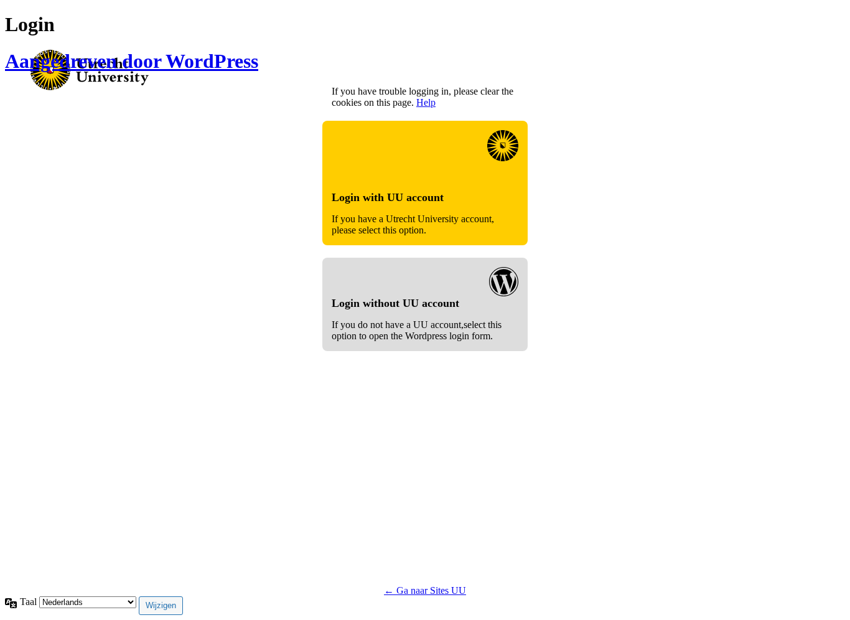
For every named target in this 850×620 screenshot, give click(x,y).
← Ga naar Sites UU (425, 590)
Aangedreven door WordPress (131, 61)
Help (426, 102)
